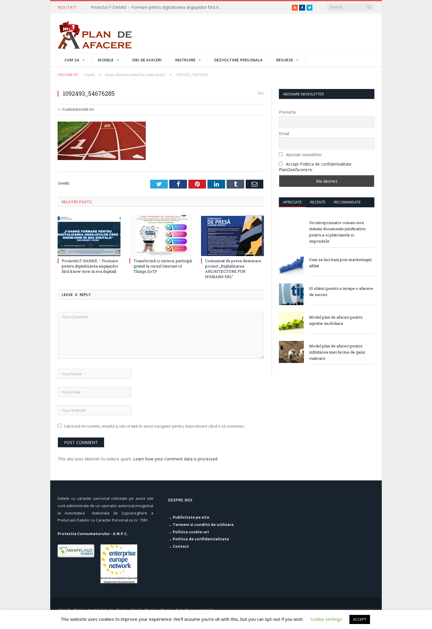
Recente (318, 202)
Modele (105, 60)
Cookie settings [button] (326, 619)
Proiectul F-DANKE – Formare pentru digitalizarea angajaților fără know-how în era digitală (90, 266)
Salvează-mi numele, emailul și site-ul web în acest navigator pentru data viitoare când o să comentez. (154, 426)
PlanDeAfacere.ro (78, 109)
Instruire (185, 60)
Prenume (287, 112)
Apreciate (292, 202)
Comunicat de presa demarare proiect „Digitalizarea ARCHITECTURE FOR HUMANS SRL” (233, 269)
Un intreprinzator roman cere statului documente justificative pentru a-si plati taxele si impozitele (337, 232)
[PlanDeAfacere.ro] (95, 33)
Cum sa (71, 60)
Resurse (284, 60)
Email (284, 133)
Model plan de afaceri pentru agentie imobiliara (335, 320)
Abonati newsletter (303, 154)
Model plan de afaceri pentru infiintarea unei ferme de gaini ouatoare (337, 352)
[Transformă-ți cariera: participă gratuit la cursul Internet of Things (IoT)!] (160, 235)
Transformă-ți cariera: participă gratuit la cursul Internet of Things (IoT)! (158, 7)
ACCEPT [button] (359, 619)
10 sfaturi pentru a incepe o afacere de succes (341, 291)
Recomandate (347, 202)
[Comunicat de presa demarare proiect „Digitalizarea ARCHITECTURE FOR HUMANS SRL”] (232, 235)
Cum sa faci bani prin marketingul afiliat (340, 262)
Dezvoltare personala (238, 60)
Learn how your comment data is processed (175, 459)
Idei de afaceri (147, 60)
